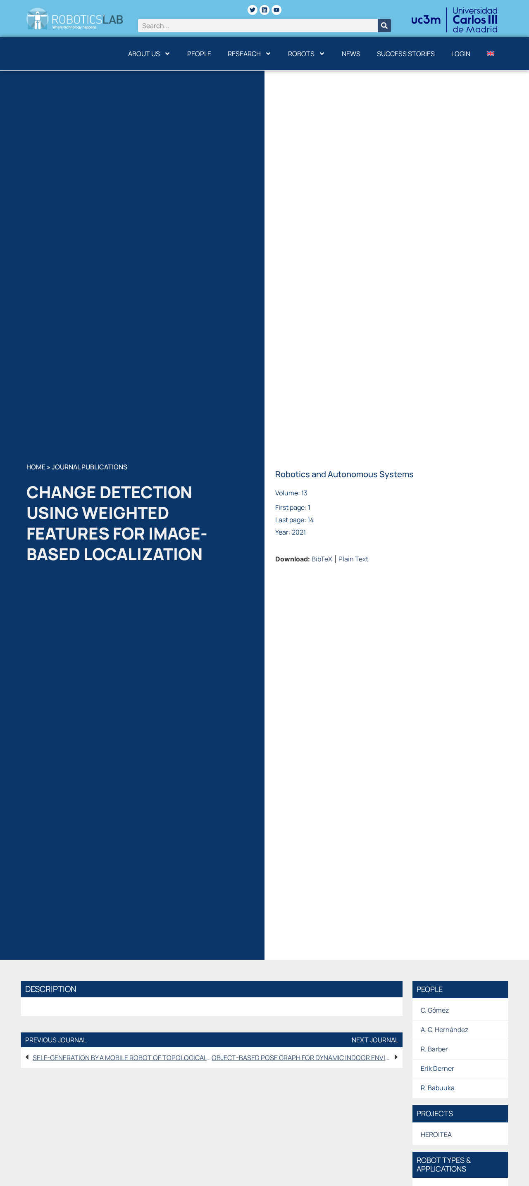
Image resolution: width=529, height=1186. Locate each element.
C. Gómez (435, 1010)
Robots (301, 53)
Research (244, 53)
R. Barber (434, 1048)
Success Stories (406, 53)
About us (144, 53)
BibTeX (322, 558)
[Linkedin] (264, 10)
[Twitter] (252, 10)
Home (35, 466)
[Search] (384, 25)
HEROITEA (436, 1134)
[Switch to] (491, 53)
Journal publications (89, 466)
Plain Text (353, 558)
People (199, 53)
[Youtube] (276, 10)
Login (460, 53)
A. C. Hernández (444, 1029)
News (351, 53)
